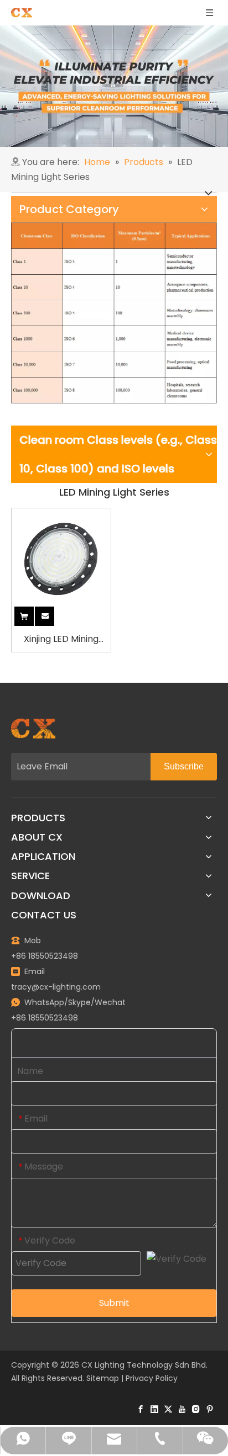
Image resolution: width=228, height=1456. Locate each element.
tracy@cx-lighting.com (56, 986)
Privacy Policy (152, 1378)
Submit (114, 1302)
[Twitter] (168, 1408)
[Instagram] (195, 1408)
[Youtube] (182, 1408)
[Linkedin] (154, 1408)
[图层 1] (33, 728)
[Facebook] (140, 1408)
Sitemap (102, 1378)
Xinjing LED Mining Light (61, 639)
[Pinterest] (209, 1408)
